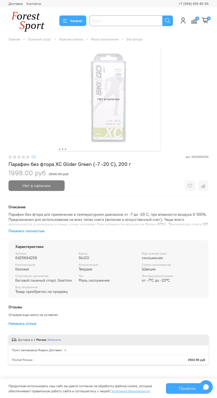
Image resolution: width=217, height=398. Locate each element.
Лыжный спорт (39, 39)
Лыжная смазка (71, 39)
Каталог (76, 21)
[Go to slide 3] (65, 149)
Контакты (33, 3)
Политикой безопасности (130, 391)
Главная (14, 39)
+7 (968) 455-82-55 (194, 3)
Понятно (187, 388)
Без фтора (134, 39)
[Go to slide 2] (62, 149)
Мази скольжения (105, 39)
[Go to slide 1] (59, 149)
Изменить (54, 340)
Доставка (15, 3)
